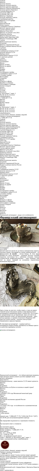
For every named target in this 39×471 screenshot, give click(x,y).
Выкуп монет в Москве (7, 428)
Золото (2, 87)
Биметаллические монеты (8, 42)
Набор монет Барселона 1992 (9, 37)
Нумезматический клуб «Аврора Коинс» (13, 467)
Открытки (3, 78)
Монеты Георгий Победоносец (10, 8)
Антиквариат (4, 61)
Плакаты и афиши (6, 81)
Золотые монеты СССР (7, 52)
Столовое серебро (6, 75)
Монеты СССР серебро (7, 20)
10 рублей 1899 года (6, 13)
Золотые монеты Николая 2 (9, 10)
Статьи (2, 468)
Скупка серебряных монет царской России (19, 456)
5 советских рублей (6, 57)
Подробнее (3, 386)
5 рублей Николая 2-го (7, 11)
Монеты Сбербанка (6, 16)
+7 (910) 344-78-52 (26, 416)
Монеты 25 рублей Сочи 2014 (9, 32)
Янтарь (2, 70)
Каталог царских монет (7, 28)
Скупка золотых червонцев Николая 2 (17, 458)
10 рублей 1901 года (6, 14)
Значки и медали (5, 86)
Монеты (2, 2)
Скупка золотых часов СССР (17, 464)
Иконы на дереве (5, 66)
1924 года (3, 22)
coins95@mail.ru (5, 96)
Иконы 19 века (5, 64)
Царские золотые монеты (8, 5)
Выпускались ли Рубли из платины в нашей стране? (17, 387)
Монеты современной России (9, 45)
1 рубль (2, 40)
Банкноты (3, 60)
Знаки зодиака (4, 25)
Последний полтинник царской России (12, 399)
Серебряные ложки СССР (8, 73)
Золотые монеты (5, 4)
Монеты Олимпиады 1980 (8, 39)
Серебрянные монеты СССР (9, 51)
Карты (2, 80)
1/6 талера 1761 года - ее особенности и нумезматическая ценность (18, 406)
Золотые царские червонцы (9, 7)
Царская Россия (5, 23)
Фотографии (4, 77)
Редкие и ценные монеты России (10, 46)
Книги (2, 67)
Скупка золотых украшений (9, 462)
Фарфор (2, 69)
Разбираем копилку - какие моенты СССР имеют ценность (19, 381)
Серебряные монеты (6, 19)
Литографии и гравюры (7, 84)
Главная (2, 119)
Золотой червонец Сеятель (8, 17)
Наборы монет (4, 54)
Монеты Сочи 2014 (6, 31)
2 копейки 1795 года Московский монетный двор (16, 393)
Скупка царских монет (7, 29)
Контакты (3, 92)
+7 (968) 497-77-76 (6, 98)
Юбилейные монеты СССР (9, 55)
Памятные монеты (6, 34)
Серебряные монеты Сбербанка (10, 26)
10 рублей (3, 43)
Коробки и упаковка (6, 83)
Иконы (2, 63)
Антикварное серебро (7, 72)
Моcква (2, 101)
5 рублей (3, 48)
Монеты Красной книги (8, 35)
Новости (3, 89)
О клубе (2, 90)
